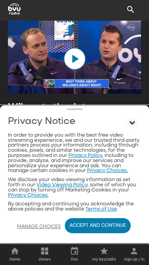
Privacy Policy (85, 155)
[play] (74, 59)
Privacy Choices (28, 195)
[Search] (130, 9)
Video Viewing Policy (62, 185)
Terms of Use (101, 209)
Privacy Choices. (107, 170)
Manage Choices (39, 226)
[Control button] (132, 123)
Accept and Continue (98, 225)
